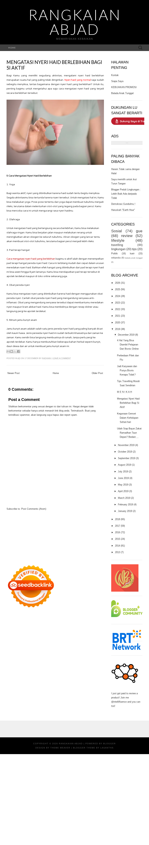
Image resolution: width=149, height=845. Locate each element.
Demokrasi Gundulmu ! (123, 204)
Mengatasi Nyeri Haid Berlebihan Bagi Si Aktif (54, 65)
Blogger (109, 743)
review (126, 236)
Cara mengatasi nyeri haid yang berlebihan (31, 258)
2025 (117, 289)
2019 (117, 329)
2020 (117, 322)
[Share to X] (15, 351)
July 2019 (123, 471)
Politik (114, 253)
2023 (117, 302)
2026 (117, 282)
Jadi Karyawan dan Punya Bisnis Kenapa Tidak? (127, 370)
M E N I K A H (124, 392)
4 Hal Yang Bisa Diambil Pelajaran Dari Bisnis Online (128, 344)
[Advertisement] (55, 536)
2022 (117, 309)
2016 (117, 532)
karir (132, 253)
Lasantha (107, 748)
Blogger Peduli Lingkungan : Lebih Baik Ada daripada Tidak (126, 193)
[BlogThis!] (11, 351)
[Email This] (8, 351)
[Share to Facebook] (18, 351)
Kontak (115, 75)
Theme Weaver (60, 748)
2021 (117, 315)
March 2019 (124, 498)
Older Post (97, 373)
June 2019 (123, 478)
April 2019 (123, 491)
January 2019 (125, 511)
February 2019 (125, 504)
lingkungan (118, 249)
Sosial (116, 231)
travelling (117, 244)
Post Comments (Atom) (33, 508)
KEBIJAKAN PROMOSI (124, 87)
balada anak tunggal (134, 258)
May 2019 (123, 484)
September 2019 (126, 458)
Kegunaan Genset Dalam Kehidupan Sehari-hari (127, 417)
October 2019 (125, 451)
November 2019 (126, 445)
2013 (117, 552)
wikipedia (116, 257)
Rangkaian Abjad (74, 22)
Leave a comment (62, 358)
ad (19, 358)
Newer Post (13, 373)
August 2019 (124, 464)
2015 (117, 539)
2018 (117, 519)
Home (12, 47)
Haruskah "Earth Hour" (123, 210)
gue (139, 231)
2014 (117, 545)
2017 (117, 525)
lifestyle (117, 240)
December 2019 (126, 334)
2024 (117, 296)
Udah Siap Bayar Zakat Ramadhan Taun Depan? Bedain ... (129, 432)
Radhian (46, 358)
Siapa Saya (117, 81)
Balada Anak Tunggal (122, 93)
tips (134, 249)
